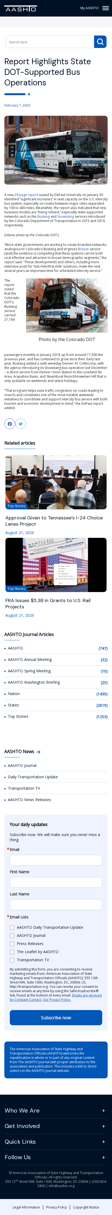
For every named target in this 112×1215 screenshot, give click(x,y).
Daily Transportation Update (33, 776)
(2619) (102, 705)
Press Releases (30, 943)
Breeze (83, 249)
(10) (104, 671)
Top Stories (18, 716)
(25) (104, 682)
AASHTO (15, 648)
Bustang (43, 216)
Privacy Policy (56, 1207)
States (13, 705)
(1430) (102, 693)
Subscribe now (56, 1018)
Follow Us (18, 1157)
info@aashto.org (61, 1186)
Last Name (19, 894)
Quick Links (20, 1142)
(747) (103, 648)
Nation (14, 693)
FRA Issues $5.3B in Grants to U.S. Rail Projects (48, 603)
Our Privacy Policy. (57, 999)
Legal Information (26, 1207)
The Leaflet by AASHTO (37, 951)
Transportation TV (24, 788)
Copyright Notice (86, 1207)
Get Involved (22, 1126)
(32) (104, 659)
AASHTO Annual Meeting (30, 659)
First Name (19, 872)
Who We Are (22, 1110)
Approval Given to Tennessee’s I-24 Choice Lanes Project (54, 521)
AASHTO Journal (22, 765)
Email (14, 849)
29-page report (26, 194)
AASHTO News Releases (29, 799)
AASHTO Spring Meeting (29, 670)
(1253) (102, 716)
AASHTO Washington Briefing (34, 682)
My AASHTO (89, 8)
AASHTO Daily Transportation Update (50, 927)
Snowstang (65, 216)
